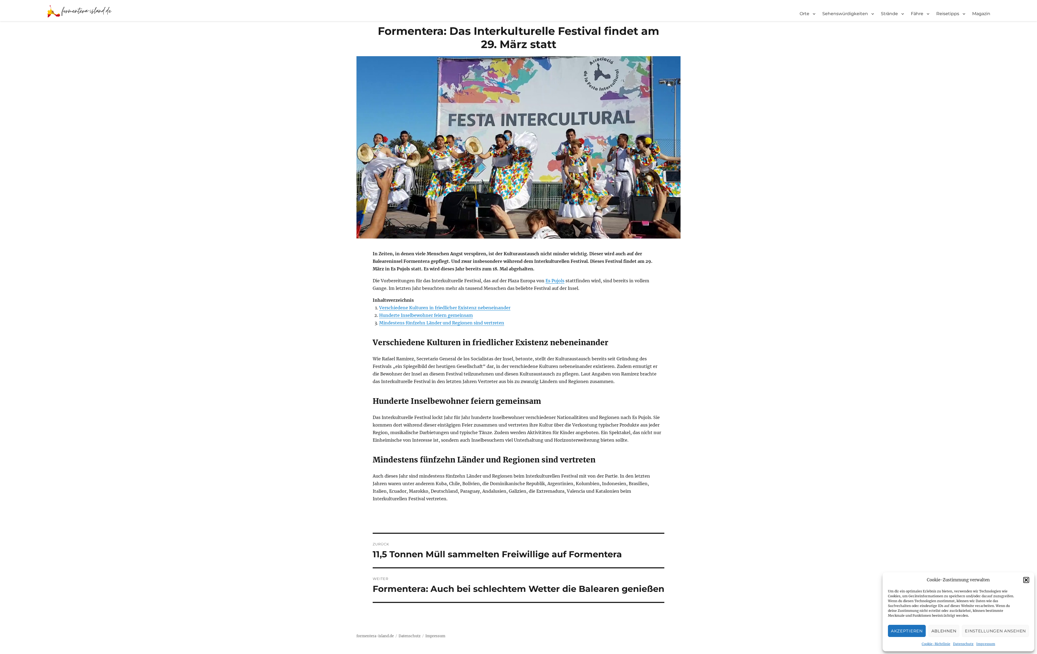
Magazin (981, 13)
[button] (1026, 580)
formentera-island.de (375, 636)
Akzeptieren (907, 630)
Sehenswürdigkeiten (845, 13)
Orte (804, 13)
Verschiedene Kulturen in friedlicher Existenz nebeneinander (444, 307)
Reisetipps (947, 13)
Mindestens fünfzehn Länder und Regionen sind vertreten (441, 323)
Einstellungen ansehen (995, 630)
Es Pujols (555, 280)
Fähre (917, 13)
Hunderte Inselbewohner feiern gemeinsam (426, 315)
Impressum (985, 644)
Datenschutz (963, 644)
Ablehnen (944, 630)
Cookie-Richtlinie (936, 644)
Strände (889, 13)
